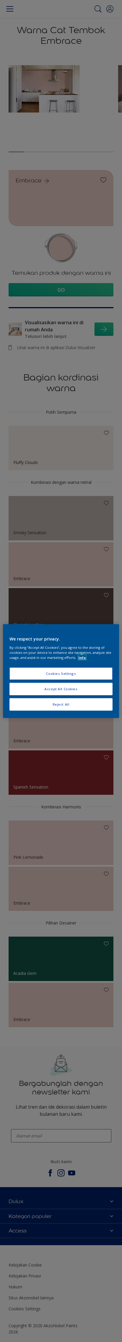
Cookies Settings (61, 673)
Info (82, 657)
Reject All (61, 704)
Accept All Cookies (60, 688)
